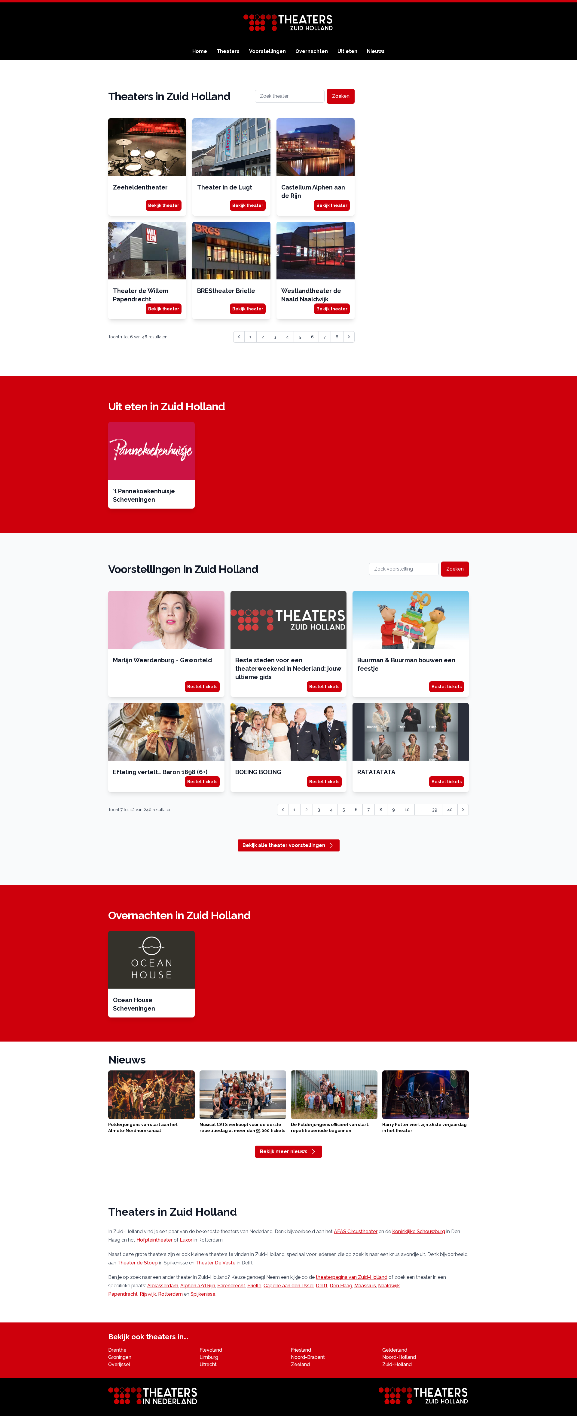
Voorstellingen (267, 51)
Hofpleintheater (154, 1240)
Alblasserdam (162, 1285)
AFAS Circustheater (355, 1231)
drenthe (117, 1350)
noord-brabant (308, 1357)
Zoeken (341, 96)
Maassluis (365, 1285)
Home (199, 51)
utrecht (208, 1364)
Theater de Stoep (138, 1263)
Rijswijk (148, 1294)
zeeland (300, 1364)
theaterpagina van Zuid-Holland (351, 1277)
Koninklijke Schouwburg (418, 1231)
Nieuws (376, 51)
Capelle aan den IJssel (289, 1285)
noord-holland (399, 1357)
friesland (301, 1350)
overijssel (119, 1364)
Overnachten (311, 51)
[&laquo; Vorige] (282, 809)
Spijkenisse (203, 1294)
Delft (322, 1285)
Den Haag (341, 1285)
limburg (209, 1357)
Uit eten (347, 51)
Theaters (228, 51)
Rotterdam (170, 1294)
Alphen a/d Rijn (197, 1285)
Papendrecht (123, 1294)
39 (434, 809)
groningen (119, 1357)
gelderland (394, 1350)
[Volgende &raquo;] (349, 337)
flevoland (211, 1350)
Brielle (254, 1285)
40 (450, 809)
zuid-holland (397, 1364)
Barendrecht (231, 1285)
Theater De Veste (216, 1263)
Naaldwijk (389, 1285)
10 (407, 809)
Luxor (186, 1240)
